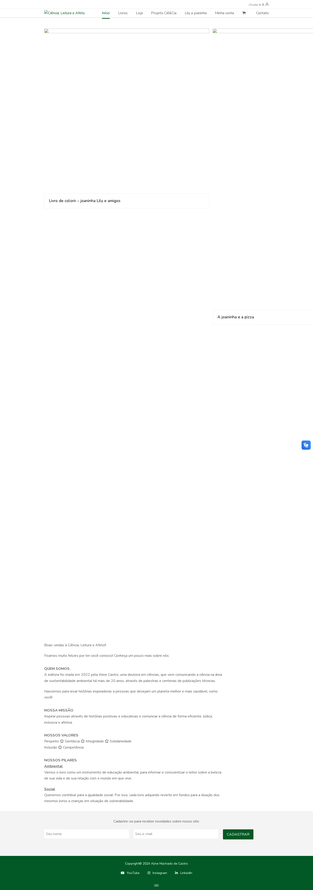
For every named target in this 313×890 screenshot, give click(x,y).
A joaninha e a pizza (235, 317)
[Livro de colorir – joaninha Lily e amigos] (126, 110)
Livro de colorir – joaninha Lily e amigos (84, 200)
